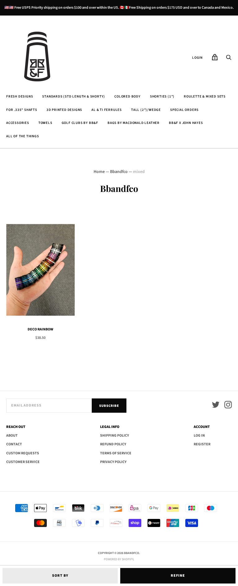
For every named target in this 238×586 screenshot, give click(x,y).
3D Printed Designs (64, 109)
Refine (178, 575)
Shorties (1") (162, 96)
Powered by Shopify (118, 559)
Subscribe (109, 405)
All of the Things (22, 136)
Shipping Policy (114, 435)
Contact (14, 444)
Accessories (17, 122)
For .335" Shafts (21, 109)
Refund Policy (113, 444)
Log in (199, 435)
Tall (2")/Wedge (146, 109)
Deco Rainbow (40, 329)
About (12, 435)
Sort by (60, 575)
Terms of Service (115, 453)
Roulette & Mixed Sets (205, 96)
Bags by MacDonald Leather (134, 122)
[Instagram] (228, 406)
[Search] (229, 59)
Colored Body (127, 96)
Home (99, 172)
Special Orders (184, 109)
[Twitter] (215, 406)
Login (197, 57)
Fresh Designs (19, 96)
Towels (45, 122)
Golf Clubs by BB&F (80, 122)
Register (202, 444)
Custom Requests (22, 453)
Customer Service (23, 462)
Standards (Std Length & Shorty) (73, 96)
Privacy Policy (113, 462)
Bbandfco (119, 172)
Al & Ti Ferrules (106, 109)
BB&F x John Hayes (186, 122)
